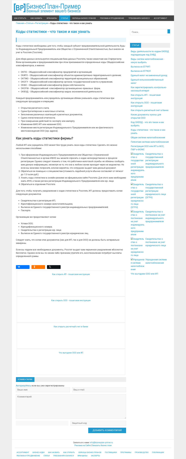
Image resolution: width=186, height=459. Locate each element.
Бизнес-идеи (39, 452)
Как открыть (20, 18)
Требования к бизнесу (139, 18)
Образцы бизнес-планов (84, 18)
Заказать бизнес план (102, 445)
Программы (125, 452)
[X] (54, 267)
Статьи (64, 18)
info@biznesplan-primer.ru (101, 442)
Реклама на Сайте (82, 445)
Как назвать (36, 18)
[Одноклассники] (38, 267)
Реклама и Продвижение (112, 18)
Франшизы (52, 18)
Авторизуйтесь (23, 385)
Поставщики (111, 452)
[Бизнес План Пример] (47, 13)
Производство (142, 452)
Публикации (158, 452)
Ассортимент (160, 18)
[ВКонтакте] (23, 267)
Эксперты (95, 456)
